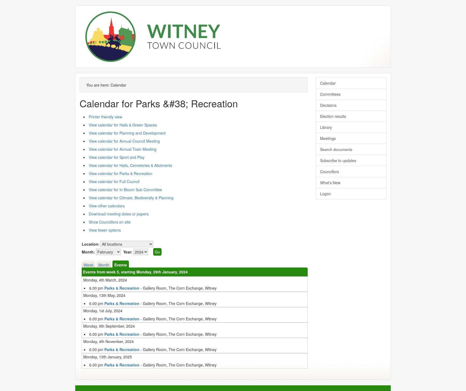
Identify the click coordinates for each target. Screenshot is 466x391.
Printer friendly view (105, 116)
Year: (127, 252)
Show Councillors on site (110, 222)
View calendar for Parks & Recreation (120, 173)
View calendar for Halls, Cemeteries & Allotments (130, 165)
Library (326, 127)
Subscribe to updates (338, 160)
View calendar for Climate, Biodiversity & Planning (131, 197)
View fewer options (105, 230)
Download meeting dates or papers (119, 214)
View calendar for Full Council (114, 181)
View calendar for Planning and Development (127, 133)
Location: (91, 244)
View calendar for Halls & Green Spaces (123, 125)
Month (103, 264)
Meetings (328, 138)
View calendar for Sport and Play (117, 157)
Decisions (328, 105)
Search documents (336, 149)
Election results (333, 116)
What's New (330, 182)
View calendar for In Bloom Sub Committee (125, 189)
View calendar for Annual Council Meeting (124, 141)
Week (88, 264)
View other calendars (107, 205)
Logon (325, 193)
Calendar (328, 83)
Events (120, 264)
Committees (330, 94)
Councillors (329, 171)
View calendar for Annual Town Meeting (122, 149)
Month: (88, 252)
